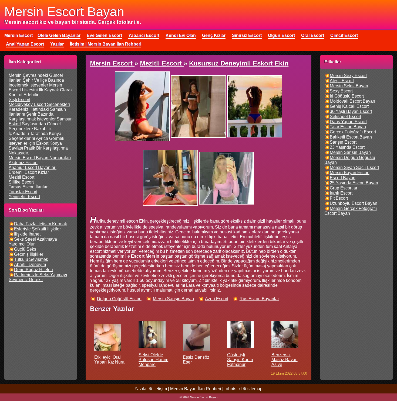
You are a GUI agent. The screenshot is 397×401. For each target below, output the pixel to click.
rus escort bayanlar (259, 298)
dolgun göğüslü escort (119, 298)
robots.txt (233, 388)
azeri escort (216, 298)
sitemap (255, 388)
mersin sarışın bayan (173, 298)
